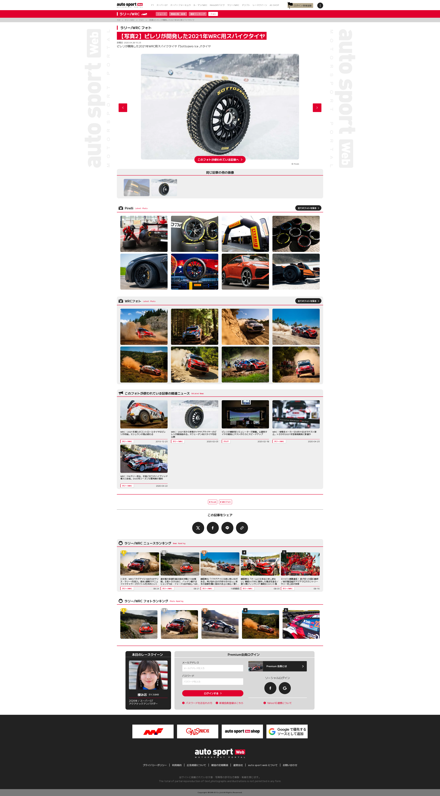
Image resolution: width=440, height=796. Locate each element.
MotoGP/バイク (217, 4)
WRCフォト (226, 502)
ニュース (161, 13)
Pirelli (213, 502)
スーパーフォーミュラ (180, 4)
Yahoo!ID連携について (279, 703)
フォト (213, 13)
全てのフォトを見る (307, 207)
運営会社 (238, 765)
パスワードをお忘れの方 (199, 703)
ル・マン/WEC (200, 4)
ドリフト (246, 4)
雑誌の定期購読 (219, 765)
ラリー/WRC (233, 4)
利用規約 (177, 765)
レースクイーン (260, 4)
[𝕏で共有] (198, 528)
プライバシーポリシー (155, 765)
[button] (317, 107)
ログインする (211, 693)
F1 (152, 4)
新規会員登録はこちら (231, 703)
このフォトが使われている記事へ (218, 159)
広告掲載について (196, 765)
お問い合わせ (290, 765)
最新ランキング (197, 13)
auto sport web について (263, 765)
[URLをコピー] (242, 528)
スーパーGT (162, 4)
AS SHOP (274, 4)
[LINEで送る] (227, 528)
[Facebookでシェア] (213, 528)
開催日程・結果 (178, 13)
